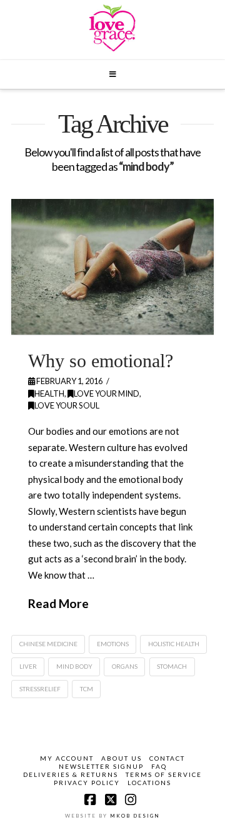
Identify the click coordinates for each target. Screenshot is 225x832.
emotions (113, 643)
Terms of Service (164, 774)
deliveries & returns (70, 774)
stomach (172, 666)
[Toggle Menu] (112, 74)
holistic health (173, 643)
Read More (58, 603)
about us (121, 758)
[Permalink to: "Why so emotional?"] (112, 266)
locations (149, 782)
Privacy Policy (87, 782)
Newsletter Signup (101, 766)
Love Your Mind (106, 393)
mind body (74, 666)
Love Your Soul (66, 405)
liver (28, 666)
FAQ (159, 766)
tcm (86, 688)
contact (167, 758)
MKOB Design (135, 816)
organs (125, 666)
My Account (67, 758)
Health (49, 393)
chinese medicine (48, 643)
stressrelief (40, 688)
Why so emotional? (100, 360)
